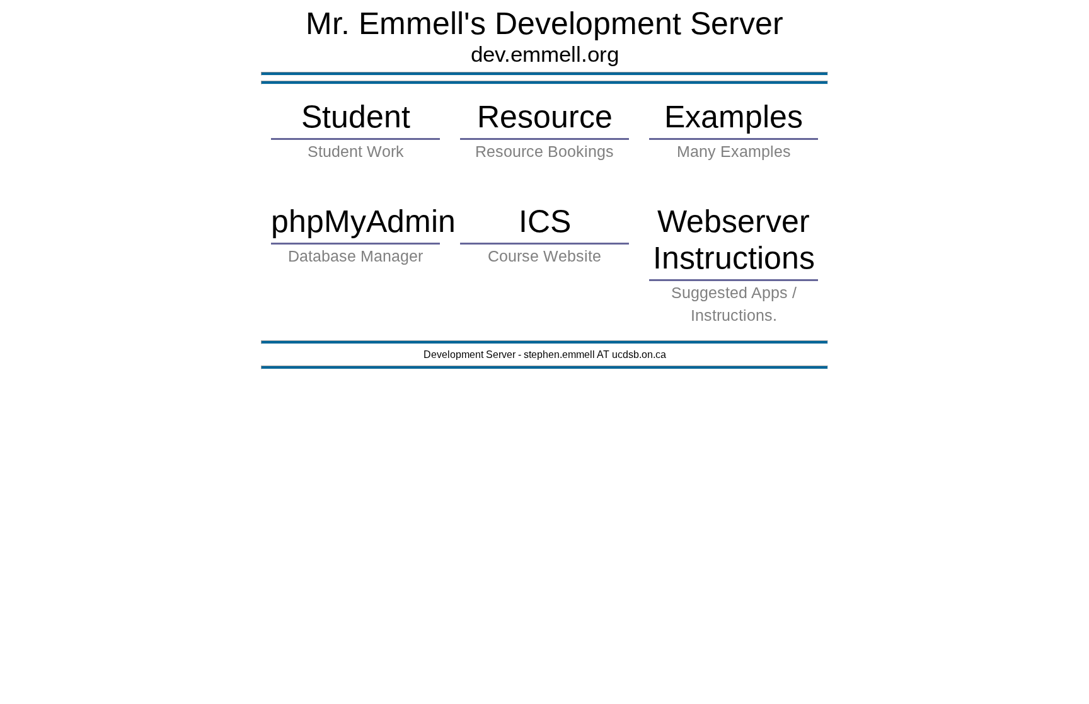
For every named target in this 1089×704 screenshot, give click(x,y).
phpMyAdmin (358, 234)
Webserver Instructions (734, 264)
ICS (544, 234)
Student (355, 129)
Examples (733, 129)
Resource (544, 129)
